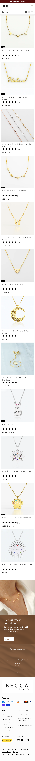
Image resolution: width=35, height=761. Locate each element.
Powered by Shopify (8, 756)
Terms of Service (7, 716)
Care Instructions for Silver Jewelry (24, 719)
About (3, 714)
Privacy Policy (6, 722)
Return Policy (6, 719)
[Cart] (28, 6)
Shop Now (9, 639)
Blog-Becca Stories (8, 727)
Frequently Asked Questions (23, 715)
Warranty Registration (8, 730)
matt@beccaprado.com (25, 725)
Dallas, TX (21, 723)
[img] (9, 55)
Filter (7, 12)
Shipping (4, 724)
